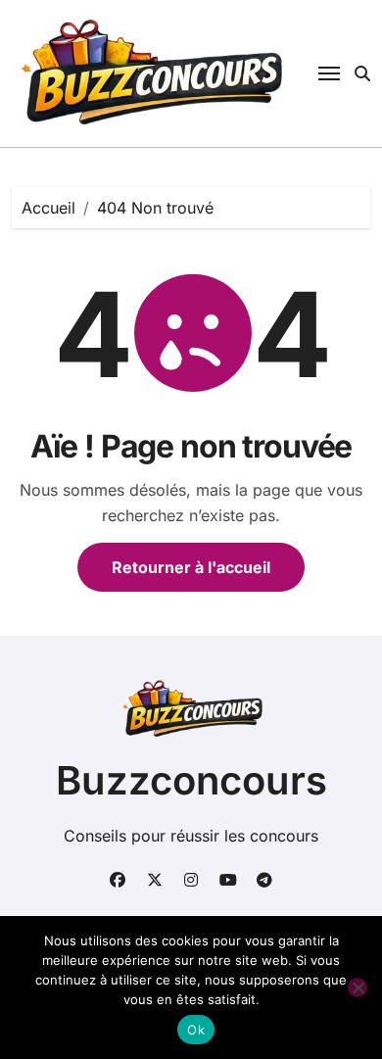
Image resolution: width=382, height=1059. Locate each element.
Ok (196, 1029)
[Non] (357, 987)
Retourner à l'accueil (191, 567)
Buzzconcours (191, 780)
